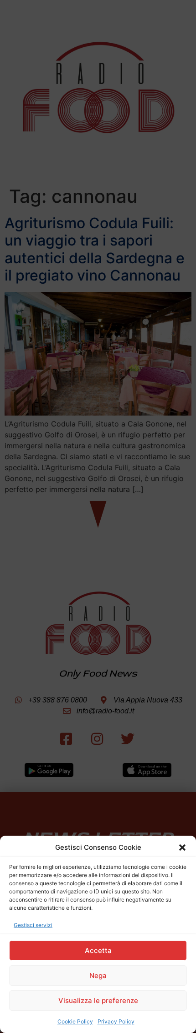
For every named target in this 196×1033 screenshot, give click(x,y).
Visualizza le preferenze (98, 1000)
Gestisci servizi (33, 925)
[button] (182, 847)
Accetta (98, 950)
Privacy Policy (116, 1021)
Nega (98, 975)
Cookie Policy (75, 1021)
